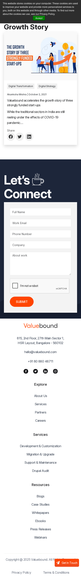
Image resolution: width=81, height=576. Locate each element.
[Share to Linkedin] (29, 137)
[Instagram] (55, 371)
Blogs (40, 496)
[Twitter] (35, 371)
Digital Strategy (47, 86)
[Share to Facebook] (11, 137)
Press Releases (40, 529)
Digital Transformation (21, 86)
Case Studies (40, 504)
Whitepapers (40, 513)
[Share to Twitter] (20, 137)
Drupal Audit (40, 471)
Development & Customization (40, 446)
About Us (40, 396)
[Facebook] (25, 371)
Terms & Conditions (56, 572)
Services (41, 404)
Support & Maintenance (40, 462)
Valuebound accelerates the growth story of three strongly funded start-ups (40, 102)
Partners (40, 412)
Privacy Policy (21, 572)
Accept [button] (38, 18)
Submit (22, 302)
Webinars (40, 537)
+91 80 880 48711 (40, 361)
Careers (40, 420)
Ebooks (40, 521)
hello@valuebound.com (40, 352)
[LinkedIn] (45, 371)
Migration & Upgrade (40, 454)
